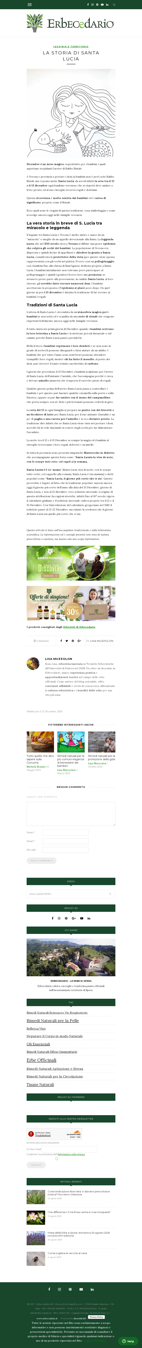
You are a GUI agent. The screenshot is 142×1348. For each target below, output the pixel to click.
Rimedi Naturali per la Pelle (53, 1020)
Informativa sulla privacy (71, 1154)
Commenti (41, 641)
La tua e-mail (34, 1149)
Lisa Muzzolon (101, 640)
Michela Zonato (36, 766)
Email (31, 841)
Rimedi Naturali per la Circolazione (55, 1076)
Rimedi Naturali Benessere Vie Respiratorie (57, 1012)
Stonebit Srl (80, 1318)
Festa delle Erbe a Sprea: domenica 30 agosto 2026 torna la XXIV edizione (79, 1234)
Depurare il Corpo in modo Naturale (55, 1036)
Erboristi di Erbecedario (79, 627)
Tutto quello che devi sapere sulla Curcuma (40, 759)
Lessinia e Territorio (71, 46)
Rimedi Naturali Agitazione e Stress (55, 1069)
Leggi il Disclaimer (94, 1340)
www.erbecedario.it (47, 1318)
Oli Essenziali (38, 1044)
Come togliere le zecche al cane (67, 1253)
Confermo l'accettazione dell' (56, 1154)
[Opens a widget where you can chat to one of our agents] (128, 1341)
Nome (31, 832)
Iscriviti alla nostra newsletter (43, 1142)
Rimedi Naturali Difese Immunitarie (52, 1052)
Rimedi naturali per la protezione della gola (101, 757)
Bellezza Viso (36, 1029)
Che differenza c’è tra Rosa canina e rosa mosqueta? (79, 1212)
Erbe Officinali (41, 1060)
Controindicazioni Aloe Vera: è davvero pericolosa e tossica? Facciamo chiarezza (79, 1193)
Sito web (31, 849)
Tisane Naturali (40, 1084)
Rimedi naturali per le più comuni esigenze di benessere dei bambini (70, 761)
